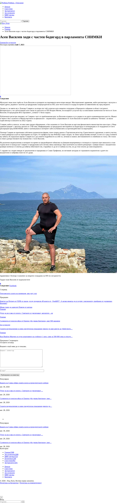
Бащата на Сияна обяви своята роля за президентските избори (24, 383)
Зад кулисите (10, 13)
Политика (10, 459)
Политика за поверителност (31, 483)
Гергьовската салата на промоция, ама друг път (18, 293)
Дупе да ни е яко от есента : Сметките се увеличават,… (21, 391)
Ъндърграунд (10, 11)
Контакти (8, 17)
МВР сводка (9, 15)
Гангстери (9, 9)
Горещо (3, 43)
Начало (7, 7)
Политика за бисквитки (9, 483)
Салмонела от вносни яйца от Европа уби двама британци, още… (26, 398)
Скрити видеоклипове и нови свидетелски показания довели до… (26, 406)
